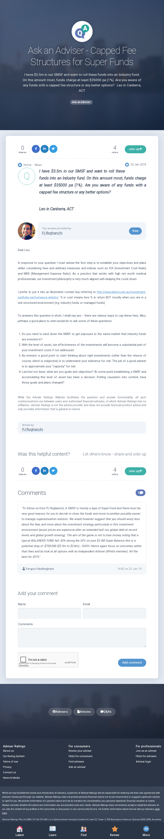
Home (27, 164)
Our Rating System (14, 756)
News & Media (11, 777)
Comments (25, 624)
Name (22, 604)
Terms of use (10, 761)
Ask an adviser (77, 766)
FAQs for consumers (80, 756)
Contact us (9, 772)
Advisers (62, 711)
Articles (85, 711)
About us (8, 750)
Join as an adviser (146, 750)
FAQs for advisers (146, 756)
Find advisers (76, 761)
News (38, 164)
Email (86, 604)
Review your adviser (80, 750)
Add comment (132, 662)
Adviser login (143, 761)
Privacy (7, 766)
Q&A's (107, 711)
